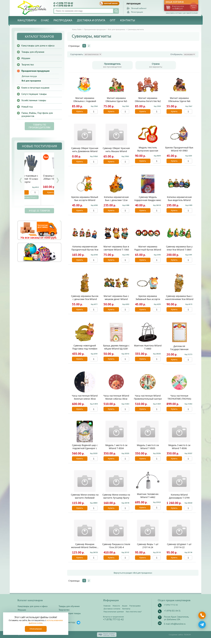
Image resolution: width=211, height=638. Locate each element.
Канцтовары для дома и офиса (37, 45)
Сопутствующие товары (34, 93)
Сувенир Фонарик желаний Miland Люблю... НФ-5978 (85, 547)
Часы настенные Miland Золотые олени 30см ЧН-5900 (85, 398)
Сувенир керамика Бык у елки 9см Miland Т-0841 (179, 248)
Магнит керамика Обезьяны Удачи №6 (179, 100)
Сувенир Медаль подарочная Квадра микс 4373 (147, 200)
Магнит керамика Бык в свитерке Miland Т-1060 (116, 248)
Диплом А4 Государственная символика (179, 349)
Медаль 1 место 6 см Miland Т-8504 (116, 447)
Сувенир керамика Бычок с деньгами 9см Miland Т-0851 (84, 299)
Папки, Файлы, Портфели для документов (37, 114)
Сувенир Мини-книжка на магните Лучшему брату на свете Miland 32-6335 (116, 497)
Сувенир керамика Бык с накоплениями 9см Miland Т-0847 (179, 299)
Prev (20, 180)
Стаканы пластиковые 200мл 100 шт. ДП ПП (39, 177)
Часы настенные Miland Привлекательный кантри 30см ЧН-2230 (148, 398)
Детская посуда (29, 76)
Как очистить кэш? (134, 611)
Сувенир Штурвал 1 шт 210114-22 (179, 546)
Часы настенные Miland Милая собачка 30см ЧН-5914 (116, 398)
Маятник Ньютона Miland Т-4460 (148, 347)
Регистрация (137, 12)
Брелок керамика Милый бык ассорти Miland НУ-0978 (84, 200)
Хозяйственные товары (33, 100)
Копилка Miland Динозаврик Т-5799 (179, 496)
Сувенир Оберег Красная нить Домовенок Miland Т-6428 (84, 151)
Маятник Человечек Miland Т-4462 (147, 496)
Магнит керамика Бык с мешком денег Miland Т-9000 (116, 299)
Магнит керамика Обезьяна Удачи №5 (116, 100)
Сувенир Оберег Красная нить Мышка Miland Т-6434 (116, 151)
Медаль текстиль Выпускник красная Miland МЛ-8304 (147, 150)
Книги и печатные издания (35, 87)
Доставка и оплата (91, 20)
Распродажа (63, 20)
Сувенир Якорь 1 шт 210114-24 (147, 546)
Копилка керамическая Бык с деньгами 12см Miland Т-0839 (116, 200)
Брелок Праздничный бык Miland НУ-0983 (179, 149)
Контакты (127, 20)
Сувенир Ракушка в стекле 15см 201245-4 (116, 546)
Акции (124, 606)
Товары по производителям (39, 126)
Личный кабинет (139, 8)
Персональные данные (113, 611)
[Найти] (116, 11)
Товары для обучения (32, 51)
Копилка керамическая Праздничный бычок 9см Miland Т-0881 (84, 249)
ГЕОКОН (187, 634)
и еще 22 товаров (39, 210)
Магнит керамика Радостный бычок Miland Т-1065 (147, 249)
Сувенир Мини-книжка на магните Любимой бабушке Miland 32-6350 (85, 497)
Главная (106, 606)
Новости (116, 606)
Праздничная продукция (35, 70)
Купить (79, 111)
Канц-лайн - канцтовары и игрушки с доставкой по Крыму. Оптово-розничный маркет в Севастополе (32, 7)
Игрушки (25, 58)
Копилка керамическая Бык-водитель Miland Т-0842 (179, 200)
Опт (112, 20)
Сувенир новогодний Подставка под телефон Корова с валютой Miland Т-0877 (84, 350)
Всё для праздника (31, 80)
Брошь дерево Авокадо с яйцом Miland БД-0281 (116, 347)
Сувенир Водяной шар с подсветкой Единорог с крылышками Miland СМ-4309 (85, 450)
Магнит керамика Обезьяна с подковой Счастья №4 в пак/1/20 (85, 101)
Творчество (27, 64)
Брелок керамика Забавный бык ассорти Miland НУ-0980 (148, 299)
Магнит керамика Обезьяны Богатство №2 (148, 100)
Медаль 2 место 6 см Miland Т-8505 (148, 447)
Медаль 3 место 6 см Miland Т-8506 (179, 447)
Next (57, 180)
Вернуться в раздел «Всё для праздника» (133, 572)
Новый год (27, 106)
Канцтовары (26, 20)
